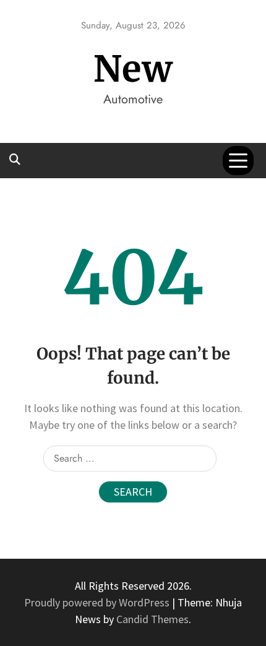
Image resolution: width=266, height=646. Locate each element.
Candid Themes (152, 619)
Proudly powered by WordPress (98, 602)
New (133, 69)
